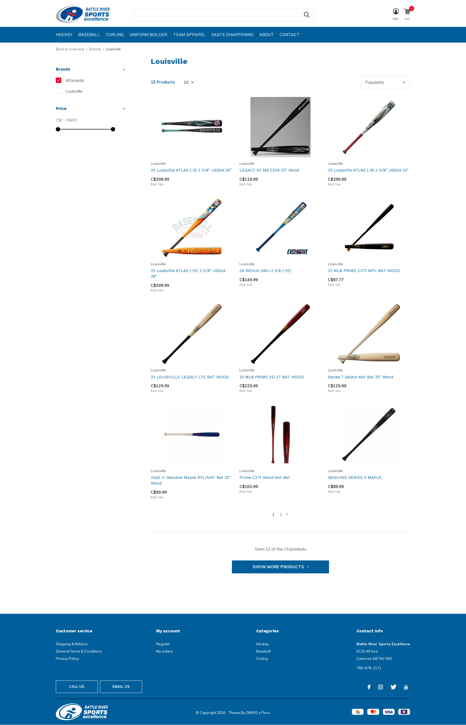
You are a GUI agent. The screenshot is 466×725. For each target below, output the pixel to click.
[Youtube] (406, 687)
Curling (115, 34)
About (266, 34)
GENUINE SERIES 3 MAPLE (355, 477)
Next (287, 514)
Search (306, 15)
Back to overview (70, 49)
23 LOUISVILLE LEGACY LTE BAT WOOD (190, 377)
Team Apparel (189, 34)
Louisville (74, 91)
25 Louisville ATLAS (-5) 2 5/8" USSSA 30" (191, 170)
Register (163, 644)
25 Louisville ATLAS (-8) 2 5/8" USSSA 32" (368, 170)
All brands (75, 80)
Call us (76, 686)
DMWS (252, 712)
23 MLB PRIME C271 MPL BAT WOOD (364, 270)
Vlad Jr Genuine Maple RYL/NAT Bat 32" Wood (191, 480)
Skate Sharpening (232, 34)
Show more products (278, 566)
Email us (121, 686)
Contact (290, 34)
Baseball (89, 34)
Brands (95, 49)
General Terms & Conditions (79, 651)
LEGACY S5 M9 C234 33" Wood (269, 170)
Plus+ (265, 712)
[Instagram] (380, 687)
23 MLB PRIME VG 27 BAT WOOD (271, 377)
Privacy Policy (67, 658)
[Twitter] (393, 687)
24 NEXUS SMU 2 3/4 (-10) (265, 270)
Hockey (64, 34)
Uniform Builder (148, 34)
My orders (164, 651)
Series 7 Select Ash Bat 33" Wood (360, 377)
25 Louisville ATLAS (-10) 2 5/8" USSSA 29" (188, 273)
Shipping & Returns (72, 644)
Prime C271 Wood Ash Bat (264, 477)
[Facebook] (369, 687)
